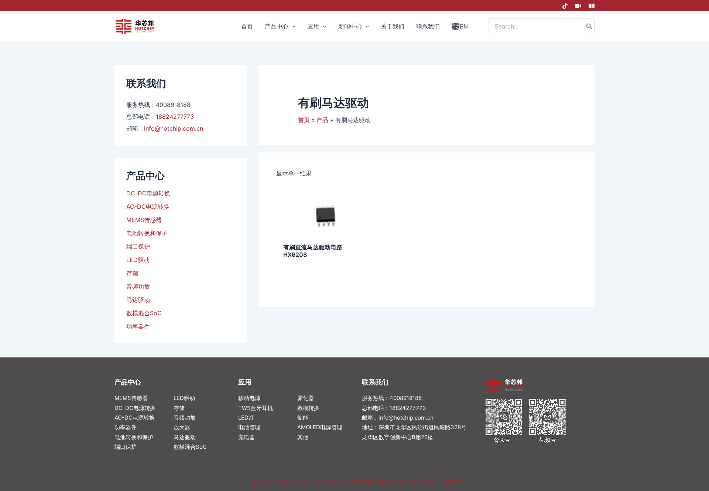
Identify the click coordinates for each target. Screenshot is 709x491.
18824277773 (175, 116)
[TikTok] (565, 6)
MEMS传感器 (144, 219)
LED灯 (246, 417)
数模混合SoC (144, 313)
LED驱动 (138, 259)
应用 (244, 382)
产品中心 (127, 382)
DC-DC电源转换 (148, 193)
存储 (132, 273)
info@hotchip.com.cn (173, 128)
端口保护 (138, 246)
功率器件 (138, 326)
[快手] (578, 6)
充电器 (246, 437)
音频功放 (138, 286)
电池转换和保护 (147, 233)
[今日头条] (592, 6)
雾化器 (305, 397)
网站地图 (451, 481)
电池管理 (249, 427)
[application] (292, 26)
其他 (302, 437)
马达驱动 (138, 299)
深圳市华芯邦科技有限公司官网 (334, 481)
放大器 (182, 427)
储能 (302, 417)
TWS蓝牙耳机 (255, 407)
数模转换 (308, 407)
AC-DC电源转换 (147, 206)
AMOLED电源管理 (319, 427)
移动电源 (249, 397)
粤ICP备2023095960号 (404, 481)
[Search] (589, 26)
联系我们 (375, 382)
